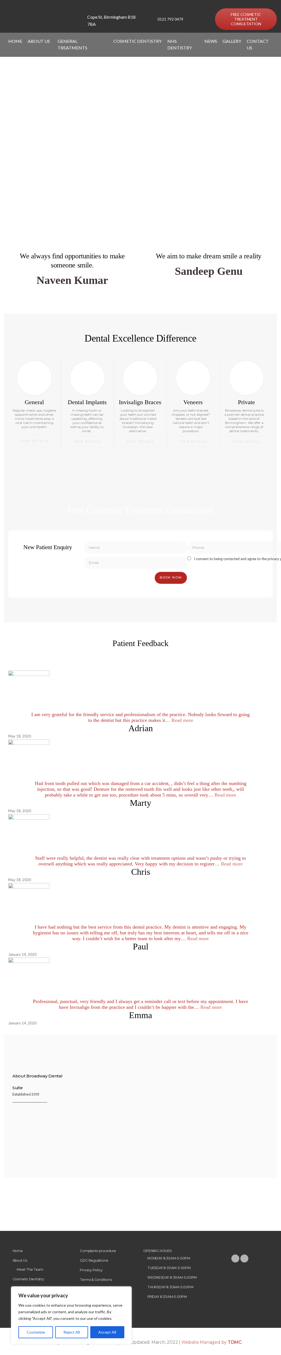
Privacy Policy (91, 1270)
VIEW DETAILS (34, 441)
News (210, 41)
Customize (36, 1332)
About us (20, 1260)
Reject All (71, 1332)
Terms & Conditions (96, 1280)
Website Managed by (211, 1342)
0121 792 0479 (170, 19)
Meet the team (30, 1269)
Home (15, 41)
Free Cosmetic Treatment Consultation (246, 19)
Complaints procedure (98, 1251)
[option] (52, 1202)
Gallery (232, 41)
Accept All (107, 1332)
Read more (182, 720)
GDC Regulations (94, 1260)
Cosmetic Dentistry (28, 1279)
